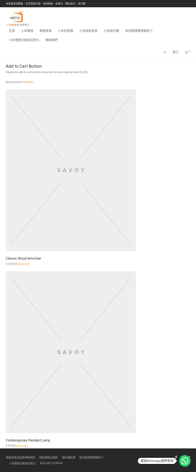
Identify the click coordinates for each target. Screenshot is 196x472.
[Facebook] (176, 457)
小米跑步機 (111, 31)
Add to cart (22, 264)
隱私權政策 (68, 457)
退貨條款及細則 (48, 457)
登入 (176, 52)
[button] (185, 461)
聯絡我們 (52, 40)
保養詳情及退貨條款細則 (20, 457)
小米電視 (27, 31)
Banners (28, 82)
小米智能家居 (88, 31)
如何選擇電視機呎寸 (139, 31)
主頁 (12, 31)
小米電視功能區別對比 (24, 40)
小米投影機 (65, 31)
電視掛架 (45, 31)
